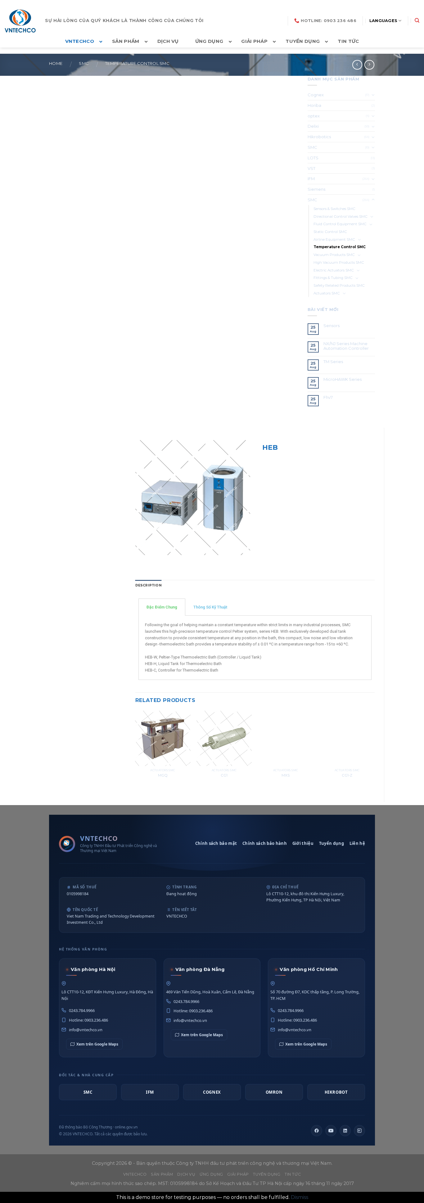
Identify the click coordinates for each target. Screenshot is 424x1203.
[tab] (148, 585)
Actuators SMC (326, 293)
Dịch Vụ (186, 1174)
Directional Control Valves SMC (340, 216)
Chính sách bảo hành (264, 843)
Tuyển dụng (331, 843)
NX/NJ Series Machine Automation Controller (346, 346)
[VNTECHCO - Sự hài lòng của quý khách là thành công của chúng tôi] (20, 20)
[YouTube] (330, 1130)
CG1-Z (347, 775)
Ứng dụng (211, 1174)
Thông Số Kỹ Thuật (210, 607)
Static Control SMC (330, 232)
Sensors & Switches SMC (334, 209)
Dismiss (299, 1197)
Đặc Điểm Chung (162, 607)
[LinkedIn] (345, 1130)
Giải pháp (238, 1174)
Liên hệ (357, 843)
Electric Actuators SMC (333, 270)
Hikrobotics (319, 136)
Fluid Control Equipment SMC (340, 224)
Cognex (316, 94)
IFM (311, 178)
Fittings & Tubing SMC (333, 278)
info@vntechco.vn (85, 1029)
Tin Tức (293, 1174)
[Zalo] (359, 1130)
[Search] (417, 20)
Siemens (316, 189)
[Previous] (135, 751)
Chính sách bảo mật (216, 843)
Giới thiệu (302, 843)
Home (55, 63)
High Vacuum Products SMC (338, 262)
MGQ (163, 775)
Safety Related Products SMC (339, 285)
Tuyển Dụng (266, 1174)
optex (314, 115)
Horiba (314, 105)
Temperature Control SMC (137, 63)
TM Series (333, 361)
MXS (286, 775)
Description (148, 585)
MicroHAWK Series (342, 379)
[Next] (374, 751)
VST (311, 168)
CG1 (224, 775)
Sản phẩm (162, 1174)
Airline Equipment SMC (334, 239)
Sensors (331, 325)
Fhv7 (328, 397)
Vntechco (135, 1174)
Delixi (313, 126)
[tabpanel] (255, 648)
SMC (84, 63)
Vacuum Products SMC (334, 255)
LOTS (313, 157)
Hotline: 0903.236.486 (88, 1020)
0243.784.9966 (82, 1010)
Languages (383, 20)
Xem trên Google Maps (97, 1044)
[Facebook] (316, 1130)
